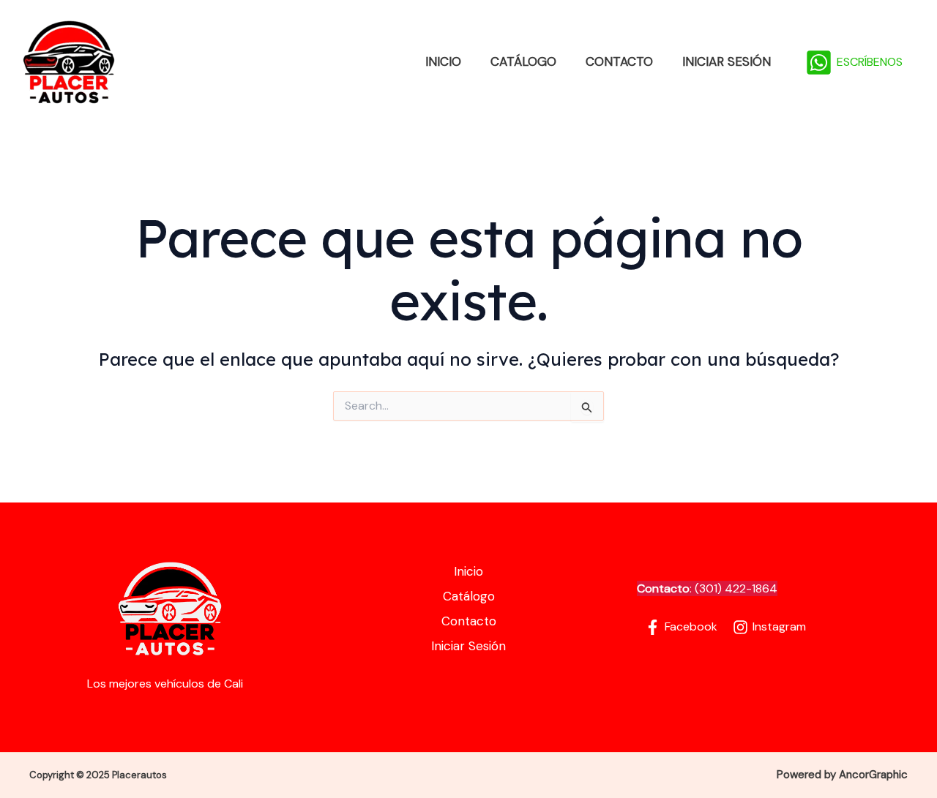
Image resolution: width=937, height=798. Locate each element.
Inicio (443, 61)
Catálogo (523, 61)
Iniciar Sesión (726, 61)
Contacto (619, 61)
